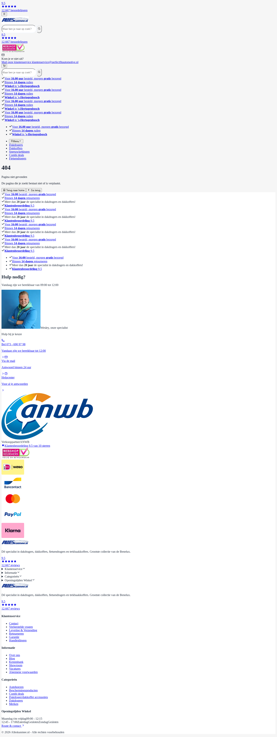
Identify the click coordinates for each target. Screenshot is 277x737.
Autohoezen (16, 687)
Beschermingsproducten (23, 690)
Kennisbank (16, 661)
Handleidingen (18, 640)
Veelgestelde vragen (21, 626)
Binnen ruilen (19, 82)
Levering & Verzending (23, 630)
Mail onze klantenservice (40, 62)
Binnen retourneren (22, 198)
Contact (13, 623)
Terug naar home (14, 190)
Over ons (14, 655)
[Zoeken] (39, 29)
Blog (12, 658)
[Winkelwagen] (4, 66)
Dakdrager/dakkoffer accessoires (28, 697)
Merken (13, 704)
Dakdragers (16, 700)
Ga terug (35, 190)
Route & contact (12, 725)
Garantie (14, 637)
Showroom (15, 665)
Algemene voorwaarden (23, 672)
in (22, 86)
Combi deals (16, 693)
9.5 (19, 205)
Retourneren (16, 633)
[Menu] (4, 14)
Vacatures (15, 668)
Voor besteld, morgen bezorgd (33, 78)
